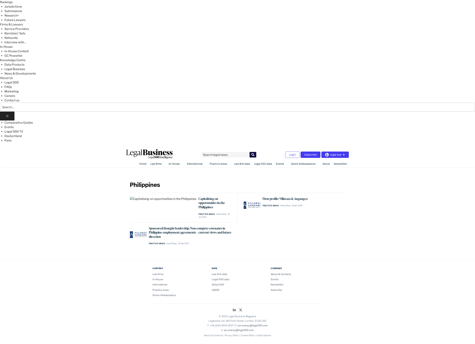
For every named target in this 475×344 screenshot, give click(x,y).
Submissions (13, 11)
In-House (6, 47)
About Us (6, 78)
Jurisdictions (13, 6)
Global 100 (218, 284)
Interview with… (15, 42)
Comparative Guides (18, 122)
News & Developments (20, 73)
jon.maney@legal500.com (253, 325)
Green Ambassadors (303, 163)
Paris (8, 140)
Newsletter (340, 163)
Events (9, 127)
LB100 (215, 289)
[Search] (7, 116)
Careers (9, 96)
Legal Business (14, 69)
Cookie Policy (248, 335)
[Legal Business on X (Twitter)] (240, 310)
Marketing (11, 91)
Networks (11, 38)
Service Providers (16, 29)
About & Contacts (281, 274)
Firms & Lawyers (11, 24)
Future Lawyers (15, 20)
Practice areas (218, 163)
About (326, 163)
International (195, 163)
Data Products (14, 64)
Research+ (11, 15)
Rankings (6, 2)
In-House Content (16, 51)
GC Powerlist (13, 55)
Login (292, 154)
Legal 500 (11, 82)
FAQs (8, 87)
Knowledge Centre (13, 60)
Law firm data (242, 163)
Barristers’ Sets (14, 33)
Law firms (156, 163)
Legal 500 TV (13, 131)
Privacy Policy (232, 335)
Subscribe (310, 154)
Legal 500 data (263, 163)
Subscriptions (264, 335)
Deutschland (13, 136)
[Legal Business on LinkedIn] (234, 310)
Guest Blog (221, 214)
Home (143, 163)
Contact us (11, 100)
